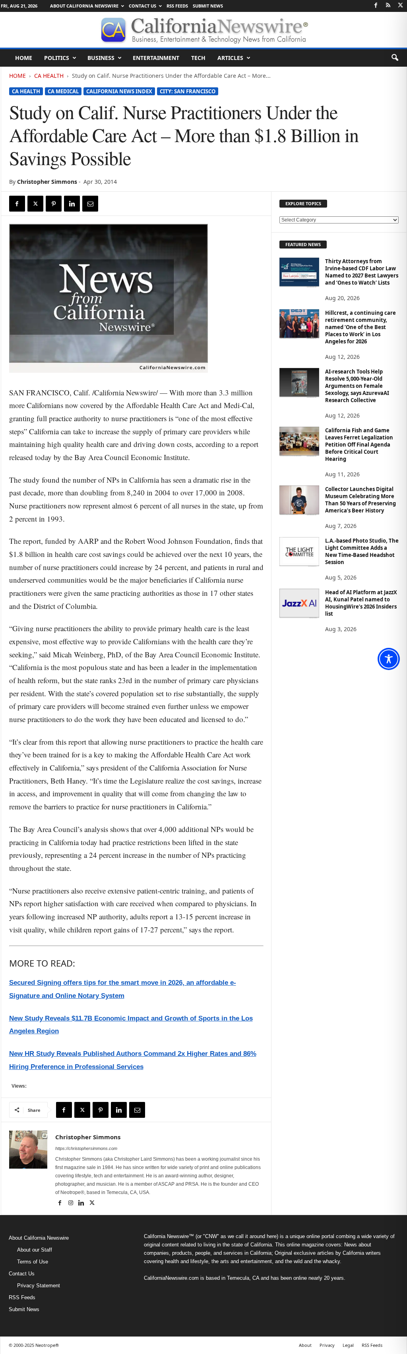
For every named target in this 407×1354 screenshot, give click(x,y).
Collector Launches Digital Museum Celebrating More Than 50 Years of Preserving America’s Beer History (360, 499)
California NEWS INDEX (119, 91)
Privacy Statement (38, 1286)
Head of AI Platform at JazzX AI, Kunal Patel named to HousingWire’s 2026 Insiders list (361, 603)
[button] (394, 58)
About (305, 1345)
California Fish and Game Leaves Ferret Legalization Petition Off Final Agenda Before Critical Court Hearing (359, 444)
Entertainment (156, 58)
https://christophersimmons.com (86, 1148)
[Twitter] (400, 6)
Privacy (327, 1345)
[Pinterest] (54, 204)
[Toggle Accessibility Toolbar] (388, 659)
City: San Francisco (187, 91)
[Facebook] (376, 6)
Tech (198, 58)
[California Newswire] (203, 30)
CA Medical (63, 91)
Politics (56, 58)
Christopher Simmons (47, 181)
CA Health (49, 75)
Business (100, 58)
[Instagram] (71, 1203)
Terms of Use (32, 1262)
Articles (230, 58)
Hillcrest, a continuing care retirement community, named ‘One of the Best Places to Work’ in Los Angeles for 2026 (360, 327)
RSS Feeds (177, 6)
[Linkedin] (72, 204)
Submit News (208, 6)
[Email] (90, 204)
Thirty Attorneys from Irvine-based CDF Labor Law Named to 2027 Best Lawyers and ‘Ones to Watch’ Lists (361, 272)
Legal (348, 1345)
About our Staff (34, 1250)
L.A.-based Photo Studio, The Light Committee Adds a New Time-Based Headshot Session (362, 551)
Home (23, 58)
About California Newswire (84, 6)
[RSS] (388, 6)
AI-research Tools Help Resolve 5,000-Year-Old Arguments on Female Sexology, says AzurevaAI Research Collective (357, 386)
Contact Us (142, 6)
